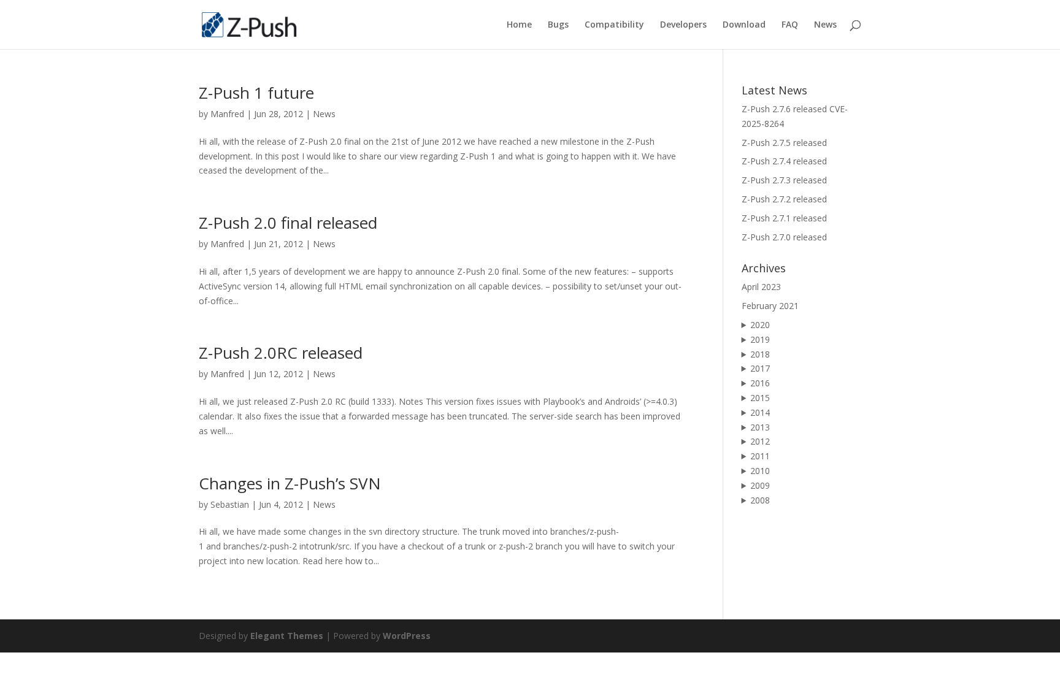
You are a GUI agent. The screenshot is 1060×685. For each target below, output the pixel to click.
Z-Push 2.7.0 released (784, 237)
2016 (760, 383)
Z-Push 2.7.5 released (784, 142)
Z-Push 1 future (256, 93)
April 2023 (761, 287)
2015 (760, 398)
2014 (760, 412)
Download (744, 25)
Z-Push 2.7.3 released (784, 180)
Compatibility (614, 25)
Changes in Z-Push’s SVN (290, 483)
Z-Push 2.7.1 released (784, 218)
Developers (683, 25)
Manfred (227, 114)
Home (519, 25)
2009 (760, 485)
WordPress (407, 635)
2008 (760, 500)
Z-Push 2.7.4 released (784, 161)
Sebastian (229, 504)
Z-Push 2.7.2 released (784, 199)
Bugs (558, 25)
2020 (760, 325)
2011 (760, 456)
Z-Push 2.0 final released (288, 223)
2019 (760, 339)
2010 (760, 470)
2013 (760, 427)
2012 (760, 441)
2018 (760, 354)
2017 (760, 368)
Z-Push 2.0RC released (281, 353)
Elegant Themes (286, 635)
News (825, 25)
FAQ (790, 25)
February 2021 (770, 306)
